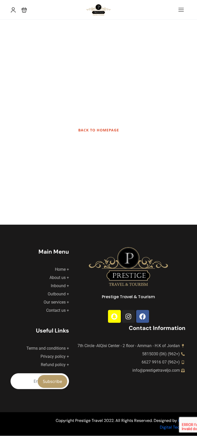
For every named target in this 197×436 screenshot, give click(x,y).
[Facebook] (142, 316)
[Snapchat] (114, 316)
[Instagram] (128, 316)
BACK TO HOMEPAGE (98, 130)
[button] (24, 10)
